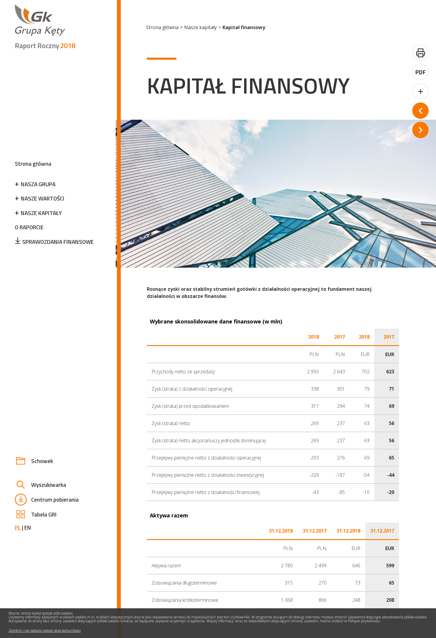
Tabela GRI (44, 514)
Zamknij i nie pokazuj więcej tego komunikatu (45, 630)
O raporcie (29, 227)
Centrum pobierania (55, 499)
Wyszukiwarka (48, 484)
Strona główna (33, 163)
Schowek (42, 461)
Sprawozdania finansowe (58, 241)
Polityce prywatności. (364, 621)
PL (18, 527)
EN (27, 527)
